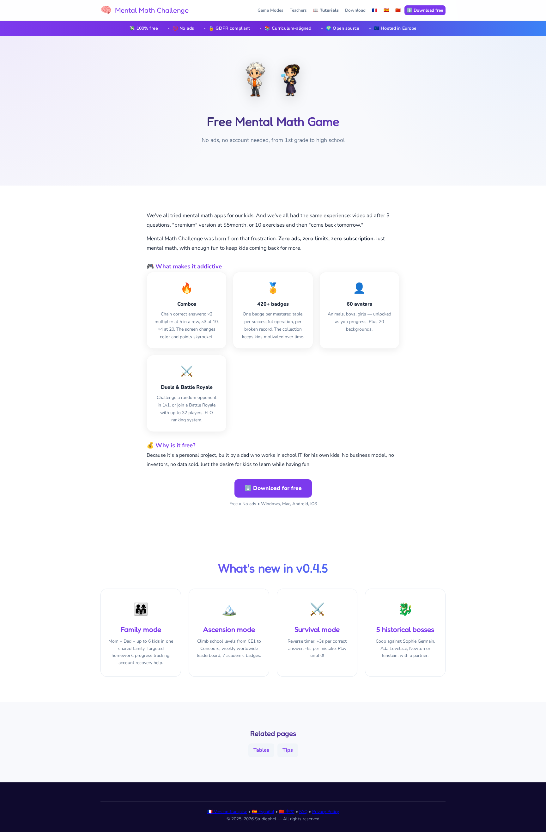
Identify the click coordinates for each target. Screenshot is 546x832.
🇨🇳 (398, 10)
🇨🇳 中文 (286, 812)
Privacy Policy (325, 812)
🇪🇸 (386, 10)
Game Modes (270, 10)
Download (355, 10)
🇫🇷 (374, 10)
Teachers (298, 10)
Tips (287, 750)
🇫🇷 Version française (227, 812)
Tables (261, 750)
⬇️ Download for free (273, 488)
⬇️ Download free (425, 10)
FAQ (303, 812)
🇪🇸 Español (263, 812)
